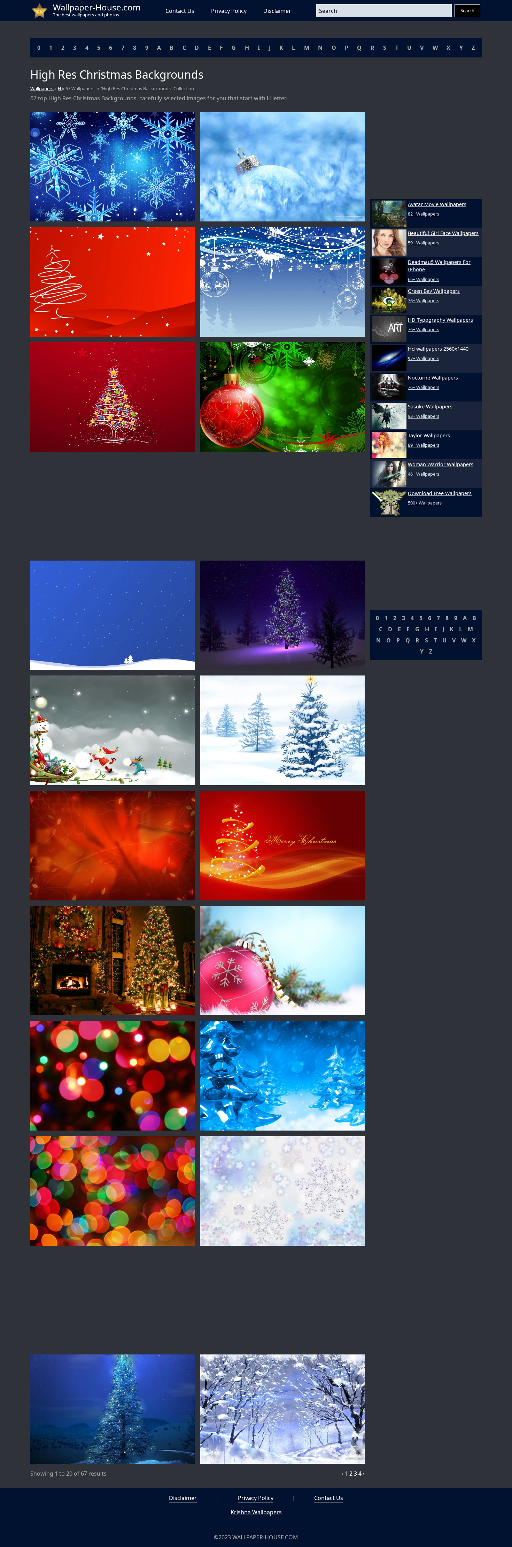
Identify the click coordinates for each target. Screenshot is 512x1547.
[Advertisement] (197, 506)
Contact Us (179, 11)
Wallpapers (42, 88)
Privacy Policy (229, 11)
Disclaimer (277, 11)
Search (467, 10)
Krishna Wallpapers (256, 1512)
